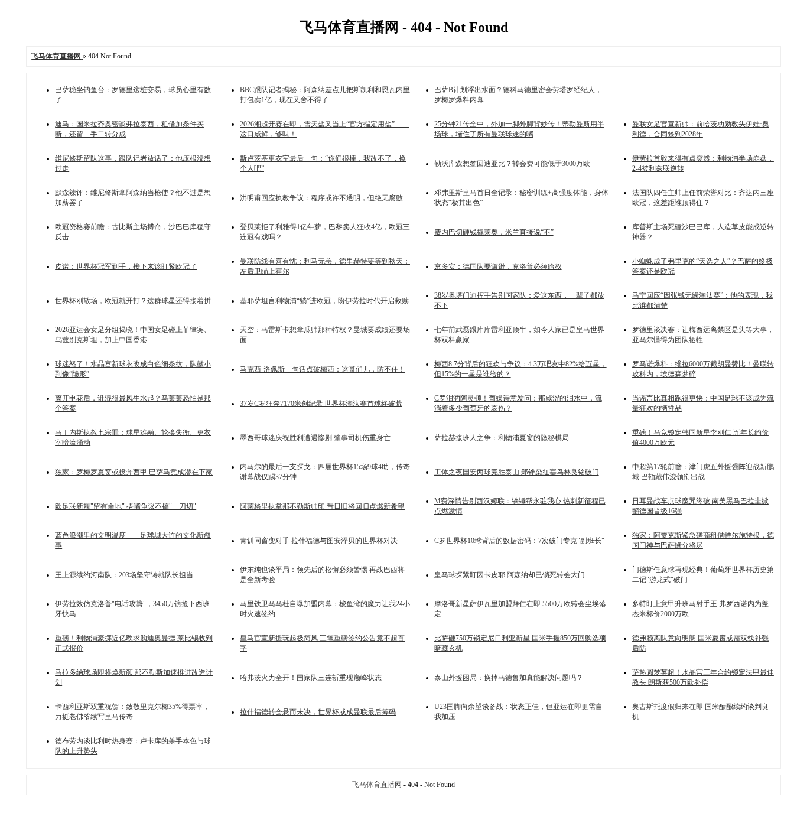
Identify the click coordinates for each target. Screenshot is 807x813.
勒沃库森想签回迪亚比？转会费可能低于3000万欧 (512, 164)
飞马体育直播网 (377, 785)
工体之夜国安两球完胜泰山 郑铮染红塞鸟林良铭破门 (516, 472)
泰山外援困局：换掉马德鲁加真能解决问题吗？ (508, 678)
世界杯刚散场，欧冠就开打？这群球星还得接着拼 (133, 301)
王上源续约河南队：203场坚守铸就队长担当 (124, 575)
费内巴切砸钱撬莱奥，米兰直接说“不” (494, 232)
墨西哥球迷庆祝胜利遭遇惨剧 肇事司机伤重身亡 (315, 438)
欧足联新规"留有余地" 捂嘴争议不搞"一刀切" (125, 506)
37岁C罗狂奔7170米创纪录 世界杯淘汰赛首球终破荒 (321, 403)
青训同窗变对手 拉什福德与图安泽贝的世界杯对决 (319, 540)
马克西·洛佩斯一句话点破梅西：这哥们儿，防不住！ (322, 369)
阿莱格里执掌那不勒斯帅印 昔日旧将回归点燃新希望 (322, 506)
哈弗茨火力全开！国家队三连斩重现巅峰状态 (311, 678)
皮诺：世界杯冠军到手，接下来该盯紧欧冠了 (126, 266)
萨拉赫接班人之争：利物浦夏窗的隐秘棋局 (501, 438)
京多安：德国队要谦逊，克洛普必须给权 (498, 266)
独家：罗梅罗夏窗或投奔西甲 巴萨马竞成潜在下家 (134, 472)
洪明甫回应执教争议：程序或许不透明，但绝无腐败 (321, 198)
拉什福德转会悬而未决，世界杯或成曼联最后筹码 (318, 712)
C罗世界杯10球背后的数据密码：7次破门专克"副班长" (519, 540)
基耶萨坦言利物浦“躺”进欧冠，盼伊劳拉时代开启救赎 (324, 301)
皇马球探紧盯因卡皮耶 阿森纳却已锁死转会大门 (509, 575)
